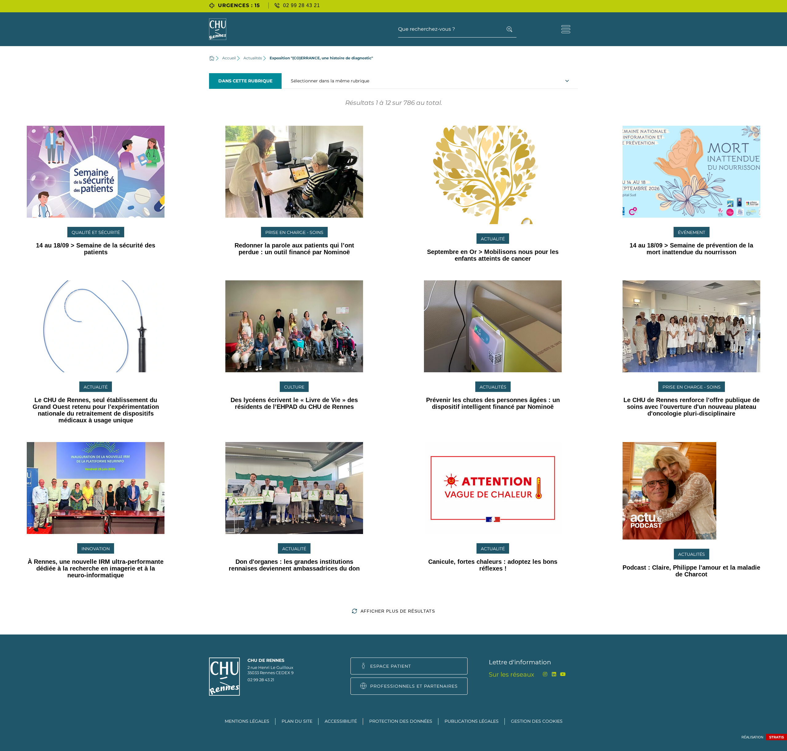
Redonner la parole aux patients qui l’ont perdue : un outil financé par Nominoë (294, 248)
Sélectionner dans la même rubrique (330, 81)
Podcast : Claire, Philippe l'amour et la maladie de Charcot (691, 571)
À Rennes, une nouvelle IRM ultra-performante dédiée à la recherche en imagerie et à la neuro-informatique (96, 568)
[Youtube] (563, 674)
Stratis (776, 737)
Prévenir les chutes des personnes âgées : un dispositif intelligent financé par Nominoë (493, 403)
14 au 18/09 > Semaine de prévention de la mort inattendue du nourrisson (691, 248)
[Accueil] (212, 58)
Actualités (252, 58)
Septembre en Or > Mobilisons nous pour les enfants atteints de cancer (493, 255)
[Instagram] (545, 674)
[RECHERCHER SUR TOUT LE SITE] (509, 29)
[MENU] (565, 29)
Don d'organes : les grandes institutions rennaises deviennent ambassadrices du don (294, 565)
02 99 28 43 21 (260, 679)
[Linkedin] (554, 674)
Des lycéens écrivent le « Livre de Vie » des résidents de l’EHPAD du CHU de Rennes (294, 403)
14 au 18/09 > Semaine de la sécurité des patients (95, 248)
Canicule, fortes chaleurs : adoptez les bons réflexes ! (492, 565)
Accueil (229, 58)
